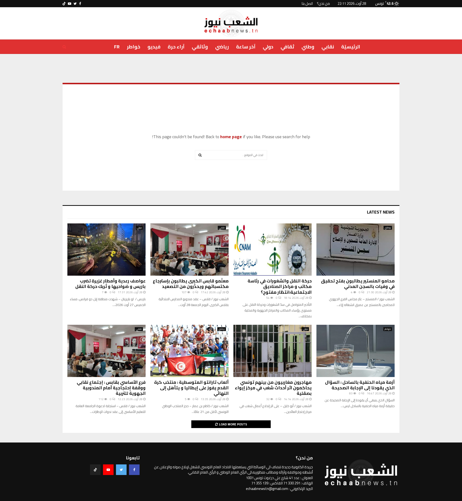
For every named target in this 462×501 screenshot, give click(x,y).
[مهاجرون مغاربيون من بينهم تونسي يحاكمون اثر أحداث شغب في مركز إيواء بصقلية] (272, 351)
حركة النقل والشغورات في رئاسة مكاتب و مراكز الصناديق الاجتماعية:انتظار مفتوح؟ (280, 286)
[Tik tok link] (64, 3)
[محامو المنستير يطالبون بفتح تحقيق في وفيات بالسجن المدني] (355, 249)
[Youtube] (108, 469)
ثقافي (287, 46)
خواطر (133, 46)
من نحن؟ (323, 3)
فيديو (154, 46)
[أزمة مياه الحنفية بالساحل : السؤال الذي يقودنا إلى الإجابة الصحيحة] (355, 351)
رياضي (222, 46)
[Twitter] (121, 469)
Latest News (381, 212)
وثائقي (200, 46)
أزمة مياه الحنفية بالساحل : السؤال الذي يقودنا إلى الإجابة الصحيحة (360, 385)
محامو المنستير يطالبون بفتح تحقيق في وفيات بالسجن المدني (358, 283)
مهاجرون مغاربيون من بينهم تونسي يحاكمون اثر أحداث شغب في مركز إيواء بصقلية (273, 387)
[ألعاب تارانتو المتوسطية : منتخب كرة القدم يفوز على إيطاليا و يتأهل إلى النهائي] (189, 351)
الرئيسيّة (350, 46)
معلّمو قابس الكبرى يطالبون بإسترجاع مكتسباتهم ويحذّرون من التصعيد (191, 283)
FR (117, 46)
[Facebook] (134, 469)
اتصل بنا (307, 3)
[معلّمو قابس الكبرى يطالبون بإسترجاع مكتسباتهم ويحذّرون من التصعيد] (189, 249)
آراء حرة (176, 46)
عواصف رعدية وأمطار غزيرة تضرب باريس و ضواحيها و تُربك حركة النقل (110, 283)
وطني (308, 46)
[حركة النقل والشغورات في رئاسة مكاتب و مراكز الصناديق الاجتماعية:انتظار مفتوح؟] (272, 249)
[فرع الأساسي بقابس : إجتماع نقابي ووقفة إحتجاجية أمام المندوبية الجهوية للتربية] (106, 351)
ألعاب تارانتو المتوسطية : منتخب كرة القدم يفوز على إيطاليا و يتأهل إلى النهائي (191, 387)
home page (231, 137)
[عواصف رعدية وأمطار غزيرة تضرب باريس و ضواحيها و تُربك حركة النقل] (106, 249)
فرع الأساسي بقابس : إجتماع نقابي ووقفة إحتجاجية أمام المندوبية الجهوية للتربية (111, 387)
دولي (268, 46)
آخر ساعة (246, 46)
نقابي (327, 46)
